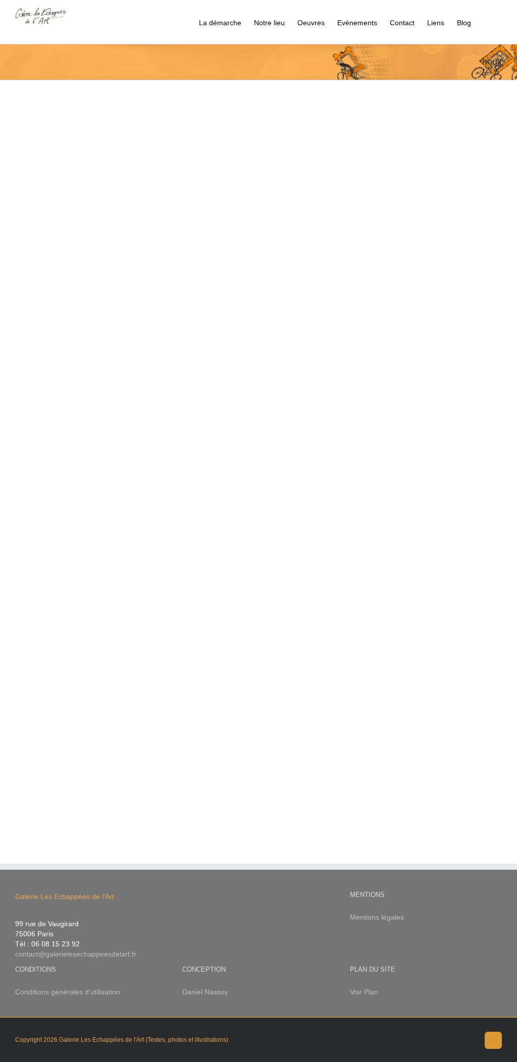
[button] (486, 22)
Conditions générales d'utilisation (67, 992)
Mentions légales (377, 917)
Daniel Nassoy (205, 992)
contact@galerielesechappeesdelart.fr (75, 954)
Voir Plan (364, 992)
